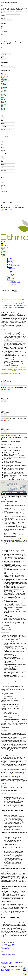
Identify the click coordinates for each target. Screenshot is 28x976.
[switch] (24, 974)
